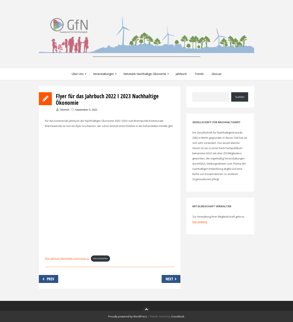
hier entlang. (199, 222)
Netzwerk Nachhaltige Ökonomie (144, 74)
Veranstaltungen (103, 74)
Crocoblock (177, 316)
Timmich (64, 109)
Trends (199, 74)
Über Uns (78, 74)
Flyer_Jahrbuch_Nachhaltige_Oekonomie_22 (67, 258)
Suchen (239, 97)
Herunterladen (100, 258)
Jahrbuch (181, 74)
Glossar (216, 74)
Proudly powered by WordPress (127, 316)
